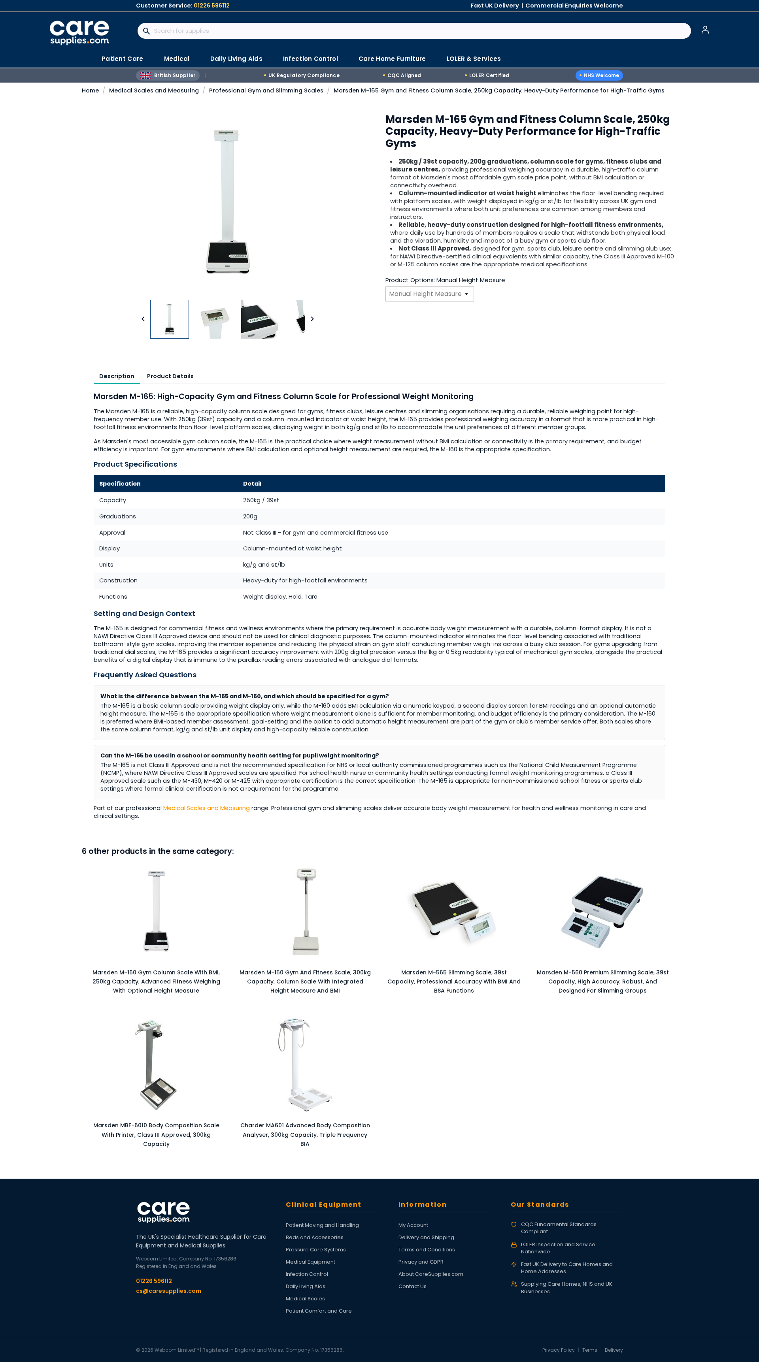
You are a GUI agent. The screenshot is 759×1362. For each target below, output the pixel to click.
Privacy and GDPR (421, 1262)
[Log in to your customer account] (705, 29)
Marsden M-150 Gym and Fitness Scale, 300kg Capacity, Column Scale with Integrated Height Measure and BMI (305, 981)
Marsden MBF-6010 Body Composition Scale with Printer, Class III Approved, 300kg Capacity (156, 1134)
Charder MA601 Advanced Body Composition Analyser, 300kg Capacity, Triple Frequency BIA (305, 1134)
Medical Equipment (310, 1262)
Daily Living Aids (305, 1286)
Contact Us (412, 1286)
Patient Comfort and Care (319, 1311)
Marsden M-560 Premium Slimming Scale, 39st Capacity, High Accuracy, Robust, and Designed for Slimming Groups (603, 981)
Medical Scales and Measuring (206, 808)
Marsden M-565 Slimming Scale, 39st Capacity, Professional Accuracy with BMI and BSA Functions (454, 981)
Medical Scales (305, 1298)
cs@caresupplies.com (168, 1291)
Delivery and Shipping (426, 1237)
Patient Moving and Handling (322, 1225)
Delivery (614, 1350)
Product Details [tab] (170, 376)
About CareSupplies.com (430, 1274)
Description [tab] (116, 376)
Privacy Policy (558, 1350)
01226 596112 (212, 5)
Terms (589, 1350)
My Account (413, 1225)
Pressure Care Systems (316, 1249)
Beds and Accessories (315, 1237)
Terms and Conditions (426, 1249)
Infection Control (307, 1274)
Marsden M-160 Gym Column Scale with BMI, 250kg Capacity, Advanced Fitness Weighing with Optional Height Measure (156, 981)
